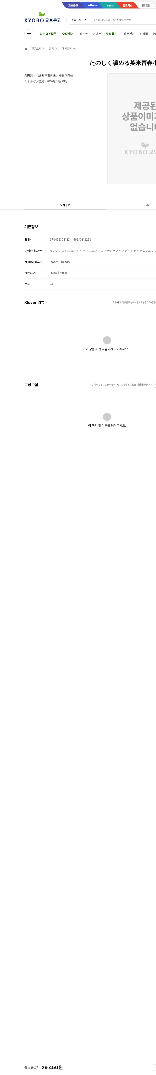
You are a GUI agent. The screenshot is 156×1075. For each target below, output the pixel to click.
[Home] (26, 48)
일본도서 (36, 48)
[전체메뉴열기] (28, 33)
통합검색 (76, 19)
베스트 (83, 34)
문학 (51, 48)
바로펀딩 (129, 34)
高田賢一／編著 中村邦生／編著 (44, 75)
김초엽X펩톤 (48, 34)
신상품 (144, 34)
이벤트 (97, 34)
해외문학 (67, 48)
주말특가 (111, 34)
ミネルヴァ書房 (34, 81)
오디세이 (67, 34)
